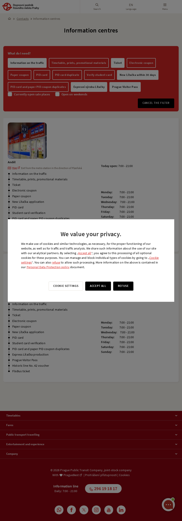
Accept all (84, 253)
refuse (56, 262)
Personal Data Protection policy (48, 267)
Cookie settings (65, 286)
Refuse (123, 286)
